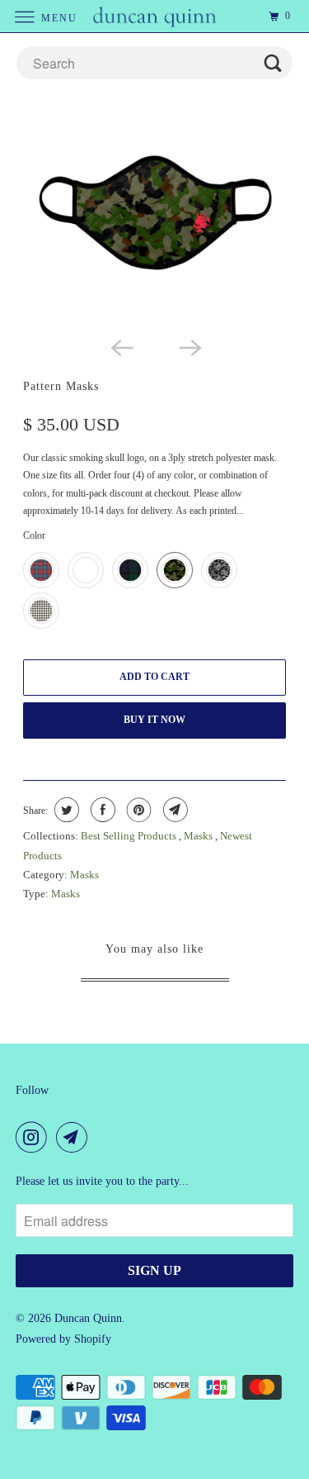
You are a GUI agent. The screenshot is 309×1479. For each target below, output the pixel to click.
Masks (199, 836)
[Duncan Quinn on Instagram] (35, 1137)
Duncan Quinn (88, 1318)
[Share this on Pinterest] (137, 809)
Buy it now (154, 719)
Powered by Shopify (63, 1339)
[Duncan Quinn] (154, 16)
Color (34, 535)
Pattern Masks (61, 385)
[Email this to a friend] (173, 809)
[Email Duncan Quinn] (75, 1137)
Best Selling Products (130, 836)
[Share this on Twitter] (64, 809)
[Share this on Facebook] (101, 809)
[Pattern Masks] (154, 218)
